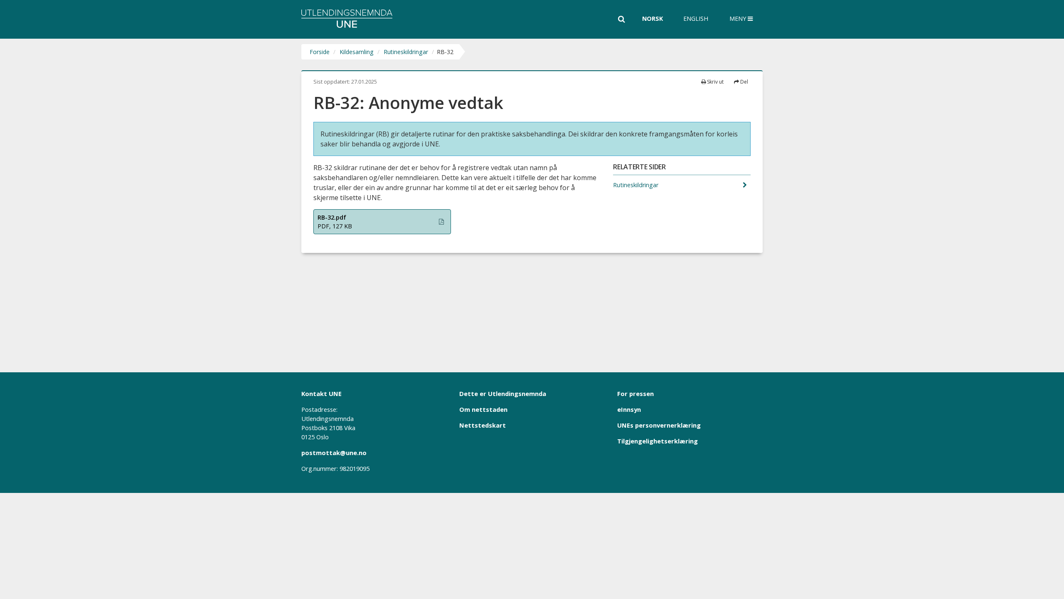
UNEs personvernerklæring (659, 425)
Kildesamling (357, 52)
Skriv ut (715, 81)
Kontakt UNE (321, 393)
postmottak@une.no (334, 452)
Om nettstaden (483, 409)
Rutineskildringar (406, 52)
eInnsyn (629, 409)
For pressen (635, 393)
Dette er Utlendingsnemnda (502, 393)
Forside (320, 52)
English (695, 18)
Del (743, 81)
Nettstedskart (482, 425)
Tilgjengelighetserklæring (657, 441)
